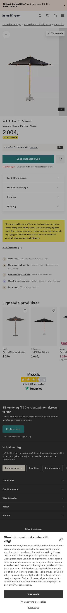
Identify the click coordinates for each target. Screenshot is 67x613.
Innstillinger (33, 607)
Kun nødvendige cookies (33, 601)
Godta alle (33, 593)
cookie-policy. (24, 584)
